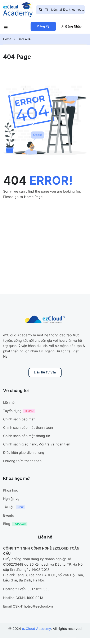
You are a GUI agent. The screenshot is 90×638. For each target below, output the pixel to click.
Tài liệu (8, 507)
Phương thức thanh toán (22, 461)
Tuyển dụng (12, 411)
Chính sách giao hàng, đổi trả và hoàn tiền (36, 444)
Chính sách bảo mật (19, 419)
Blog (6, 524)
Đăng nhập (73, 26)
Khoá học (10, 490)
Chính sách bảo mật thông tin (26, 436)
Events (8, 515)
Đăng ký (43, 26)
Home (7, 39)
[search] (40, 9)
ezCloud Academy (36, 629)
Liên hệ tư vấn (45, 372)
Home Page (33, 197)
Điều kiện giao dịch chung (23, 452)
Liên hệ (8, 402)
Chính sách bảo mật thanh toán (28, 427)
